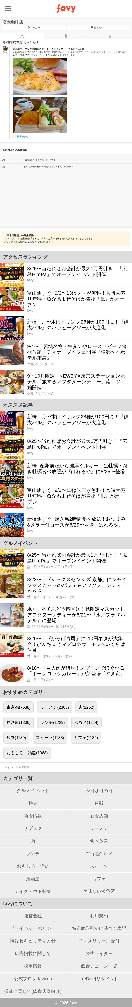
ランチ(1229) (52, 722)
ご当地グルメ (99, 853)
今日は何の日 (99, 790)
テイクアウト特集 (32, 891)
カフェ (99, 878)
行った (35, 27)
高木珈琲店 (13, 22)
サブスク (33, 828)
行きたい (99, 27)
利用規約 (99, 915)
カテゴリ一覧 (18, 778)
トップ (22, 37)
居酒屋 (33, 878)
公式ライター (99, 953)
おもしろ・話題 (33, 866)
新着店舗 (99, 815)
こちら (31, 241)
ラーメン (99, 828)
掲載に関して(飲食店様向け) (33, 991)
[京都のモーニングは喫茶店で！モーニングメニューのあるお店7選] (40, 76)
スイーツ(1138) (50, 737)
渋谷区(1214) (86, 722)
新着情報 (33, 815)
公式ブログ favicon (33, 978)
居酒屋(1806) (19, 722)
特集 (32, 803)
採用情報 (33, 966)
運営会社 (33, 915)
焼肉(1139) (16, 737)
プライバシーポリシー (33, 928)
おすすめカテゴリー (25, 692)
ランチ (33, 853)
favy (6, 767)
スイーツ (99, 866)
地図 (110, 37)
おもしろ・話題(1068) (27, 752)
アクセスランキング (25, 256)
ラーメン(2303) (54, 707)
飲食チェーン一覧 (99, 966)
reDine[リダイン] (99, 978)
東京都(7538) (19, 707)
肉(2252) (86, 707)
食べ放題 (99, 841)
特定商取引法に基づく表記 (99, 928)
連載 (99, 803)
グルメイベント (33, 790)
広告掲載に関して (33, 953)
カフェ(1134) (86, 737)
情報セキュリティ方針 (33, 940)
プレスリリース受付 (99, 940)
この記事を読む (20, 136)
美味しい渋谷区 (99, 891)
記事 (66, 37)
